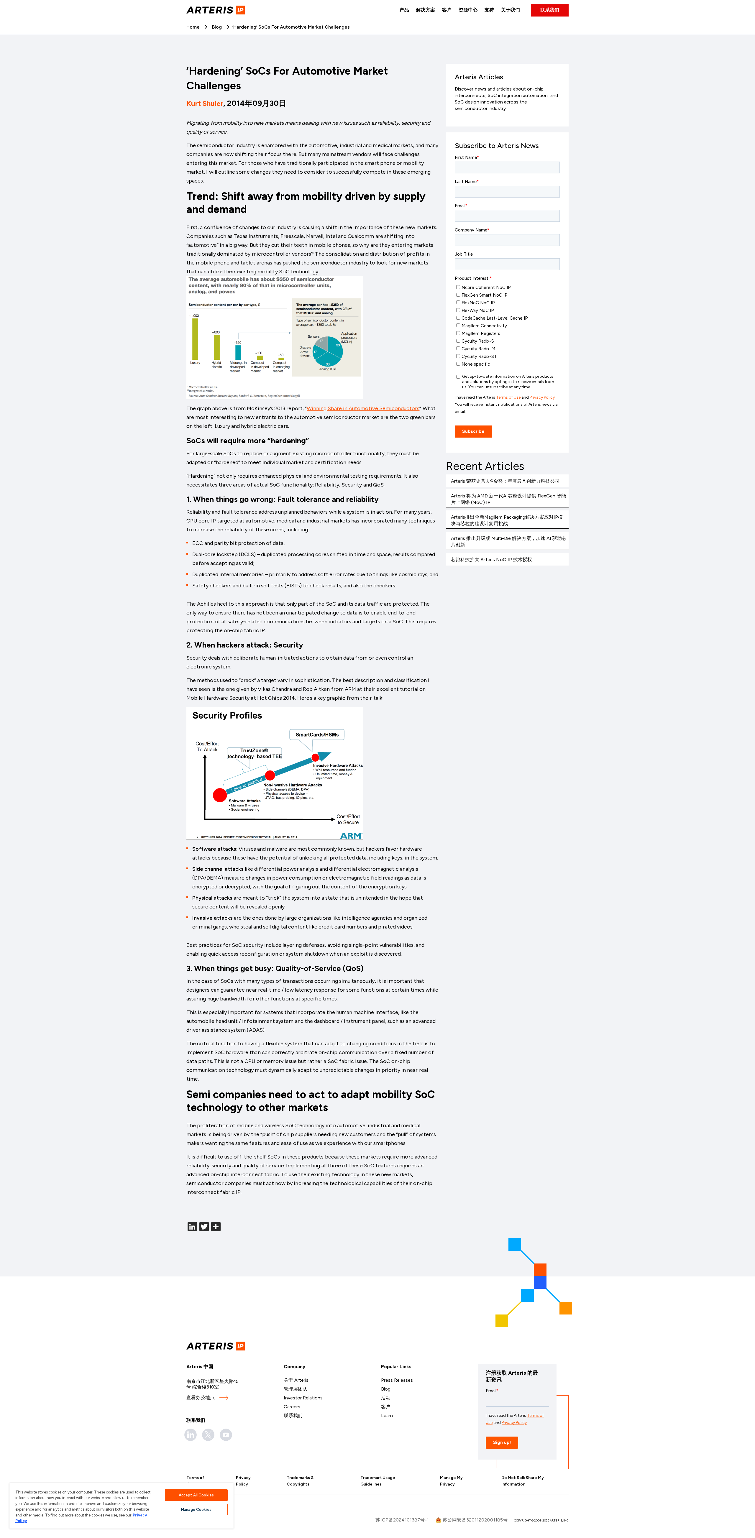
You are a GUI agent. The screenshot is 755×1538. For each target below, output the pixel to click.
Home (193, 27)
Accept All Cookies (196, 1495)
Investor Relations (303, 1398)
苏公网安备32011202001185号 (474, 1520)
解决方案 (425, 10)
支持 (489, 10)
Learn (387, 1415)
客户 (447, 10)
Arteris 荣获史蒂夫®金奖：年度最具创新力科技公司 (505, 481)
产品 (404, 10)
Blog (217, 27)
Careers (292, 1406)
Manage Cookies (196, 1509)
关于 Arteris (296, 1380)
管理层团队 (295, 1389)
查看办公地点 (200, 1397)
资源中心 (468, 10)
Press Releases (397, 1380)
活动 (385, 1398)
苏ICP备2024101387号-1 (402, 1520)
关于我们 (510, 10)
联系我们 (549, 10)
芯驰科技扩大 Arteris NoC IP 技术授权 (491, 559)
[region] (121, 1506)
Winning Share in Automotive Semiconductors (363, 408)
